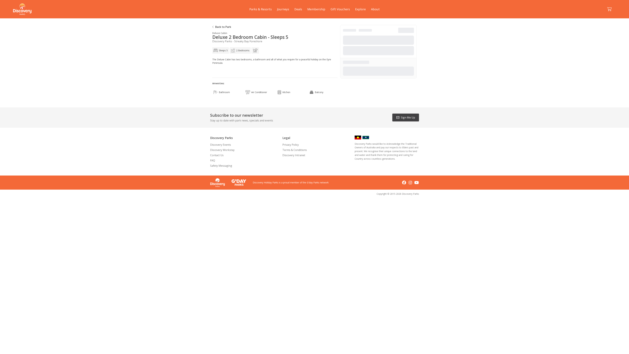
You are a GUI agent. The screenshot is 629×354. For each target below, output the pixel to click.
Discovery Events (220, 145)
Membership (316, 9)
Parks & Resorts (260, 9)
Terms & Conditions (294, 150)
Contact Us (217, 155)
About (375, 9)
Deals (298, 9)
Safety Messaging (221, 165)
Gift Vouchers (340, 9)
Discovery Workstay (222, 150)
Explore (360, 9)
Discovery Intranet (293, 155)
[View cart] (609, 9)
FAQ (212, 160)
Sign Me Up (408, 117)
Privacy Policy (290, 145)
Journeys (283, 9)
